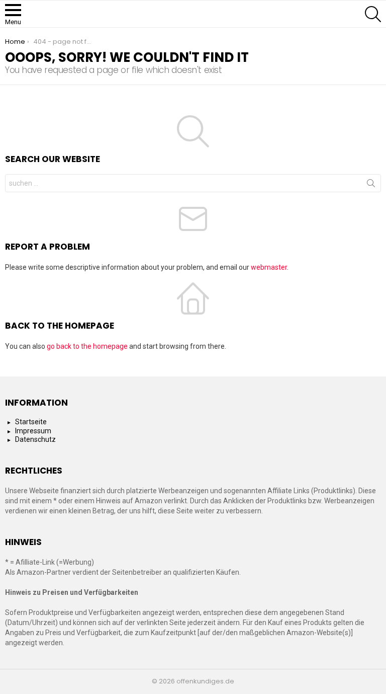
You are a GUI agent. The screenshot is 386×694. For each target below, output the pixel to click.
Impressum (33, 431)
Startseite (31, 422)
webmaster (269, 267)
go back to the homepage (87, 346)
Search (371, 185)
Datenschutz (35, 439)
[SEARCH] (373, 14)
